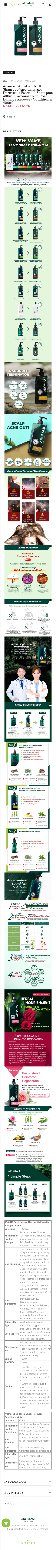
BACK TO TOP (28, 1543)
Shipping (11, 117)
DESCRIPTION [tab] (12, 131)
